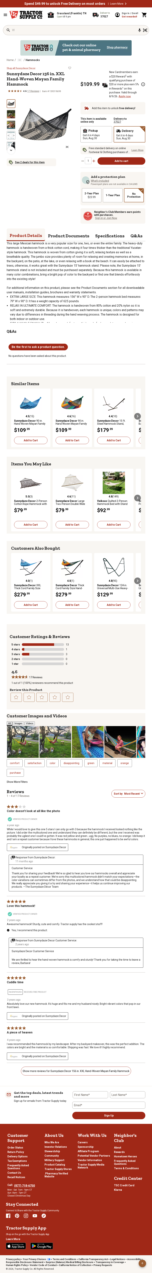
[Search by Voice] (139, 30)
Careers (83, 1142)
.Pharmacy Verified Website (56, 1175)
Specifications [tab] (110, 235)
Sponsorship (85, 1146)
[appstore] (16, 1246)
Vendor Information (90, 1160)
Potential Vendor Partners (94, 1155)
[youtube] (35, 1216)
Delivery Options (17, 1156)
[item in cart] (144, 15)
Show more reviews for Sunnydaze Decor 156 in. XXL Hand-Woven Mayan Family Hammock (76, 1071)
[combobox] (132, 793)
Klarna (118, 1189)
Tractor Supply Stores (58, 1169)
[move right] (137, 416)
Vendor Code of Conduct (43, 1265)
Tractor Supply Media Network (91, 1166)
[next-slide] (11, 150)
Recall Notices (16, 1177)
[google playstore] (41, 1246)
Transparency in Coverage (110, 1262)
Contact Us (14, 1172)
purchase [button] (15, 772)
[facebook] (8, 1216)
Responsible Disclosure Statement (24, 1262)
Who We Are (51, 1142)
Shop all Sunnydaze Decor (21, 68)
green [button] (90, 763)
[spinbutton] (88, 160)
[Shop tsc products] (76, 48)
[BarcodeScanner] (145, 30)
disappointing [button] (71, 763)
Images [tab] (18, 723)
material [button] (107, 763)
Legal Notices (117, 1259)
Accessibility (134, 1259)
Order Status (15, 1147)
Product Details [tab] (26, 235)
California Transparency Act (93, 1259)
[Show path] (19, 60)
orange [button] (124, 763)
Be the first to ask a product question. (38, 347)
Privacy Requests (102, 1265)
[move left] (14, 416)
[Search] (8, 30)
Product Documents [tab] (68, 235)
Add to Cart (31, 440)
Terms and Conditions (64, 1259)
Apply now (125, 96)
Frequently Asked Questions (18, 1167)
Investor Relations (55, 1146)
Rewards (119, 1152)
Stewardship (52, 1151)
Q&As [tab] (136, 235)
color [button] (52, 763)
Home (10, 60)
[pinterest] (17, 1216)
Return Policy (15, 1152)
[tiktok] (44, 1216)
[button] (125, 3)
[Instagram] (26, 1216)
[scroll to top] (142, 1263)
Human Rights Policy (17, 1265)
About (117, 1147)
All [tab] (9, 723)
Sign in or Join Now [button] (106, 218)
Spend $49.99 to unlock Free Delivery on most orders (64, 4)
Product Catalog (54, 1164)
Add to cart (121, 161)
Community (51, 1155)
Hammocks (33, 60)
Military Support (54, 1160)
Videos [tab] (29, 723)
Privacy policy (13, 1259)
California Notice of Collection (75, 1265)
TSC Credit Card (124, 1185)
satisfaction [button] (35, 763)
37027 (117, 121)
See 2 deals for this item (30, 162)
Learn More (116, 3)
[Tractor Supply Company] (26, 15)
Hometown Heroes (125, 1156)
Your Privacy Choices (34, 1259)
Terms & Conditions (126, 1168)
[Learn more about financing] (143, 84)
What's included (100, 180)
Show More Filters (17, 781)
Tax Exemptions (17, 1160)
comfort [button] (14, 763)
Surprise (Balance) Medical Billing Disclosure (69, 1262)
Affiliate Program (88, 1151)
